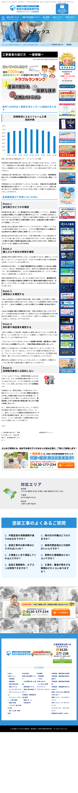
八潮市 (28, 504)
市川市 (33, 497)
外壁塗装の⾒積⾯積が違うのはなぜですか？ (19, 537)
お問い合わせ (70, 18)
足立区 (35, 491)
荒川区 (55, 491)
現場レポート (28, 700)
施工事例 (46, 18)
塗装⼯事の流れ (14, 684)
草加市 (33, 504)
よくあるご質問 (43, 684)
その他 (60, 491)
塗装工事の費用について (31, 18)
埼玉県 (23, 501)
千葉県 (23, 495)
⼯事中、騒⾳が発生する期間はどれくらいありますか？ (55, 568)
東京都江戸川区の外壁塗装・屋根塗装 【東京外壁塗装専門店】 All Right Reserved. (40, 729)
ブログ (40, 679)
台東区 (40, 491)
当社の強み (25, 673)
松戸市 (23, 497)
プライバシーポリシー (44, 689)
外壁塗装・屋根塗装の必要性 (61, 673)
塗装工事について (12, 18)
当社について (57, 18)
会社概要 (39, 673)
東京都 (23, 488)
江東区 (45, 491)
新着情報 (41, 676)
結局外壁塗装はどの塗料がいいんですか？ (55, 546)
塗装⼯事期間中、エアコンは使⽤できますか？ (19, 566)
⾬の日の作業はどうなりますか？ (55, 537)
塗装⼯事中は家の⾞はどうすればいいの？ (19, 546)
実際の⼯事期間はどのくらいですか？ (55, 556)
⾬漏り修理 (12, 703)
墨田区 (50, 491)
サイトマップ (41, 687)
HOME (3, 18)
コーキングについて (15, 689)
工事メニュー (12, 676)
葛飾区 (29, 491)
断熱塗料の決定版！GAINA (60, 713)
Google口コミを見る (67, 86)
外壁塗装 (12, 679)
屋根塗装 (12, 681)
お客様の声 (27, 703)
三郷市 (23, 504)
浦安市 (28, 497)
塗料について (13, 687)
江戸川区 (24, 491)
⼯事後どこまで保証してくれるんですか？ (20, 556)
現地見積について (29, 687)
